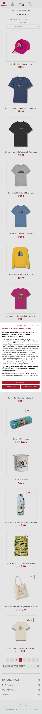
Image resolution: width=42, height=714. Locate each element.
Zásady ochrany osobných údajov (27, 325)
